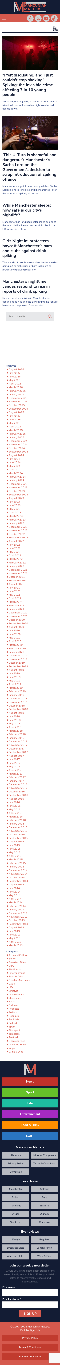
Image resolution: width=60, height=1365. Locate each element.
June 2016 (15, 806)
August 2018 (16, 713)
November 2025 (18, 401)
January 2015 (16, 866)
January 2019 (16, 695)
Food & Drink (16, 976)
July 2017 (14, 759)
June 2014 (15, 892)
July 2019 (14, 673)
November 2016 (18, 788)
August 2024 (16, 455)
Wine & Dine (16, 1051)
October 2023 (17, 491)
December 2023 (18, 484)
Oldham (13, 1005)
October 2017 (17, 748)
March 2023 (16, 516)
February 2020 (17, 648)
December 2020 (18, 612)
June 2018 (15, 720)
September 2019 (18, 666)
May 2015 (14, 852)
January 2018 (16, 738)
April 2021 (15, 598)
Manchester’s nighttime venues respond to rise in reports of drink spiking (26, 286)
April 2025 (15, 426)
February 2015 (17, 863)
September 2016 (18, 795)
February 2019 (17, 691)
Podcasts (14, 1009)
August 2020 (16, 627)
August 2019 (16, 670)
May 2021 (14, 595)
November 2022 (18, 530)
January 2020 (16, 652)
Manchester (15, 998)
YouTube (46, 18)
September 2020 (18, 623)
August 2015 (16, 841)
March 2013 (16, 945)
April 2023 (15, 512)
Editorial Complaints (44, 1155)
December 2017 (18, 741)
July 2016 (14, 802)
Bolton (12, 958)
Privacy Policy (16, 1163)
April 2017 (15, 770)
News (12, 1001)
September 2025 (18, 409)
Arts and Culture (18, 955)
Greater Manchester (20, 980)
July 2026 (14, 373)
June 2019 (15, 677)
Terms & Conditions (44, 1163)
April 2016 (15, 813)
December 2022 (18, 527)
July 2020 (14, 630)
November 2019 (18, 659)
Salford (13, 1023)
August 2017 (16, 756)
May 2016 (14, 809)
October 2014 (17, 877)
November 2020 (18, 616)
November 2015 (18, 831)
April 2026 (15, 383)
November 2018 (18, 702)
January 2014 (16, 909)
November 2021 (18, 573)
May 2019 (14, 680)
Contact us (16, 1172)
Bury (11, 966)
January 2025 (16, 437)
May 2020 (14, 637)
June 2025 (15, 419)
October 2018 (17, 705)
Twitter (38, 18)
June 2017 (15, 763)
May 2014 (14, 895)
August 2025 (16, 412)
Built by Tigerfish (30, 1330)
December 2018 (18, 698)
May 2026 (14, 380)
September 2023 (18, 494)
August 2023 (16, 498)
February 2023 (17, 519)
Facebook (30, 18)
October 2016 (17, 791)
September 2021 (18, 580)
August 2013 (16, 927)
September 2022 (18, 537)
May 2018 (14, 723)
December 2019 (18, 655)
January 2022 (16, 566)
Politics (13, 1012)
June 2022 (15, 548)
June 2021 (15, 591)
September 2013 (18, 924)
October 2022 (17, 534)
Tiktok (54, 18)
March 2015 (16, 859)
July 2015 (14, 845)
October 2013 (17, 920)
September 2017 (18, 752)
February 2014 (17, 906)
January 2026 (16, 394)
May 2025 (14, 423)
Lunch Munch (16, 994)
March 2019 (16, 688)
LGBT (12, 983)
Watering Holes (17, 1044)
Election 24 (15, 969)
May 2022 (14, 552)
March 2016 (16, 816)
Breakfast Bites (17, 962)
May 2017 (14, 766)
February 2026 (17, 391)
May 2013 (14, 938)
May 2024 (14, 466)
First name (8, 1287)
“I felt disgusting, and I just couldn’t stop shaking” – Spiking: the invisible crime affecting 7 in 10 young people (27, 85)
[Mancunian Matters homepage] (30, 7)
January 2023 (16, 523)
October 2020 (17, 620)
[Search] (50, 316)
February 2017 (17, 777)
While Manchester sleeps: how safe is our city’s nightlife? (26, 210)
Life (11, 987)
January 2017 (16, 781)
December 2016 (18, 784)
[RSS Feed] (55, 28)
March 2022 (16, 559)
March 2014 (16, 902)
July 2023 (14, 502)
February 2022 (17, 562)
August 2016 (16, 799)
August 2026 (16, 369)
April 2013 (15, 942)
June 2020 (15, 634)
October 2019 (17, 663)
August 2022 (16, 541)
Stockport (14, 1030)
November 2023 (18, 487)
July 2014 (14, 888)
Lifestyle (13, 991)
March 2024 (16, 473)
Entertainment (17, 973)
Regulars (14, 1016)
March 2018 (16, 731)
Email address (11, 1299)
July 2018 (14, 716)
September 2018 (18, 709)
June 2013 (15, 934)
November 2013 (18, 917)
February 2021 (17, 605)
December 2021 (18, 570)
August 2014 (16, 884)
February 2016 (17, 820)
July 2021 (14, 587)
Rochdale (14, 1019)
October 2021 (17, 577)
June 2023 (15, 505)
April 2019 (15, 684)
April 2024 (15, 469)
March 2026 (16, 387)
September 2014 (18, 881)
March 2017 (16, 774)
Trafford (13, 1037)
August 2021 (16, 584)
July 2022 (14, 545)
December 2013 (18, 913)
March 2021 (16, 602)
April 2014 (15, 899)
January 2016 (16, 823)
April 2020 (15, 641)
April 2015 (15, 856)
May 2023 (14, 509)
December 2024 (18, 441)
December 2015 (18, 827)
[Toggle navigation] (4, 18)
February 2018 (17, 734)
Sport (12, 1026)
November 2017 (18, 745)
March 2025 (16, 430)
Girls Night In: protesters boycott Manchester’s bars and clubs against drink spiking (27, 248)
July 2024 (14, 459)
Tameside (14, 1034)
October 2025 (17, 405)
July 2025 (14, 416)
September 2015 (18, 838)
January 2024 (16, 480)
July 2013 (14, 931)
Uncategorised (17, 1041)
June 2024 (15, 462)
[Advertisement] (30, 343)
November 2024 (18, 444)
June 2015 (15, 849)
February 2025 (17, 434)
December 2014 (18, 870)
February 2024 (17, 477)
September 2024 (18, 451)
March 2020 (16, 645)
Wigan (12, 1048)
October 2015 (17, 834)
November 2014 (18, 874)
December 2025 (18, 398)
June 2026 (15, 376)
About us (15, 1155)
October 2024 (17, 448)
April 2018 (15, 727)
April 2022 (15, 555)
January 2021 (16, 609)
